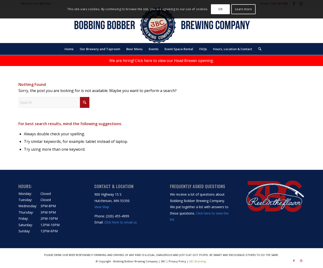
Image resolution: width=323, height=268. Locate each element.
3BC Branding (197, 261)
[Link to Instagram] (301, 260)
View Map (101, 207)
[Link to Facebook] (293, 260)
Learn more (243, 9)
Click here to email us (120, 222)
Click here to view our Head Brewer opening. (174, 60)
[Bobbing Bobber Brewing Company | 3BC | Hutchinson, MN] (161, 25)
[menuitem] (69, 49)
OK (220, 9)
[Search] (258, 49)
